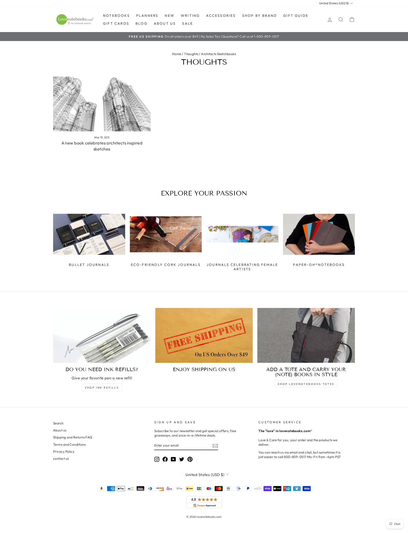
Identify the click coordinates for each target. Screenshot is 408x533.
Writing (190, 15)
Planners (147, 15)
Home (176, 54)
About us (165, 23)
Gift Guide (295, 15)
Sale (187, 23)
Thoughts (191, 54)
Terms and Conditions (69, 444)
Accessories (221, 15)
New (169, 15)
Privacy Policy (63, 451)
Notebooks (116, 15)
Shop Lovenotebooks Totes (306, 384)
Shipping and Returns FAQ (72, 437)
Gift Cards (116, 23)
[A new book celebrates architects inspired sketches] (102, 104)
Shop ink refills (102, 387)
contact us (61, 458)
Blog (141, 23)
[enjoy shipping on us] (204, 335)
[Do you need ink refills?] (102, 335)
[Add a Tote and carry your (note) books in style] (306, 335)
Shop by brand (259, 15)
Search (58, 423)
